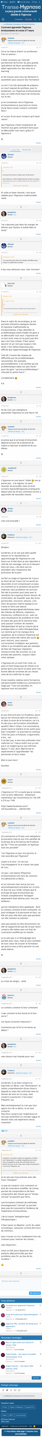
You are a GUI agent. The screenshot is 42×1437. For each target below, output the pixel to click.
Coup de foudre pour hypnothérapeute (22, 1314)
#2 (40, 163)
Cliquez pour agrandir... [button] (21, 186)
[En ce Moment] (39, 19)
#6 (40, 406)
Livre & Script (25, 2)
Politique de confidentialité (18, 1426)
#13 (40, 832)
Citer (39, 143)
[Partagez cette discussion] (37, 47)
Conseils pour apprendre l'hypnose (20, 1305)
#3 (40, 220)
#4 (40, 252)
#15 (40, 1003)
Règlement (5, 1426)
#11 (40, 711)
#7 (40, 436)
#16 (40, 1052)
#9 (40, 517)
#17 (40, 1079)
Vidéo (5, 2)
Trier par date (15, 150)
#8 (40, 476)
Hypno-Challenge (16, 1407)
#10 (40, 543)
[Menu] (3, 19)
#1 (40, 47)
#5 (40, 292)
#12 (40, 788)
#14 (40, 977)
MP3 (13, 2)
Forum (4, 1407)
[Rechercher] (35, 19)
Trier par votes (26, 150)
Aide (30, 1426)
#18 (40, 1150)
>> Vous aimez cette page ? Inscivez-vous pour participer (21, 1432)
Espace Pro (30, 1407)
